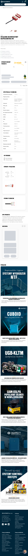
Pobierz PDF (25, 85)
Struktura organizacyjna (19, 516)
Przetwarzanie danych (19, 526)
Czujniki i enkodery (5, 534)
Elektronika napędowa (6, 542)
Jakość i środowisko (19, 518)
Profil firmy (17, 515)
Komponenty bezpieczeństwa (20, 537)
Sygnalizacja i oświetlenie (7, 535)
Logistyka (16, 521)
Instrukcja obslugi (8, 159)
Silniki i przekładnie (5, 541)
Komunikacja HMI (5, 550)
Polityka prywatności (19, 525)
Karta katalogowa (8, 158)
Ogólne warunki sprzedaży (20, 523)
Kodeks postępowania (19, 519)
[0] (25, 1)
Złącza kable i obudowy (6, 537)
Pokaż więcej (3, 48)
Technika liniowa (5, 544)
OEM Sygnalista (18, 527)
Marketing (17, 522)
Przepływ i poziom (18, 548)
